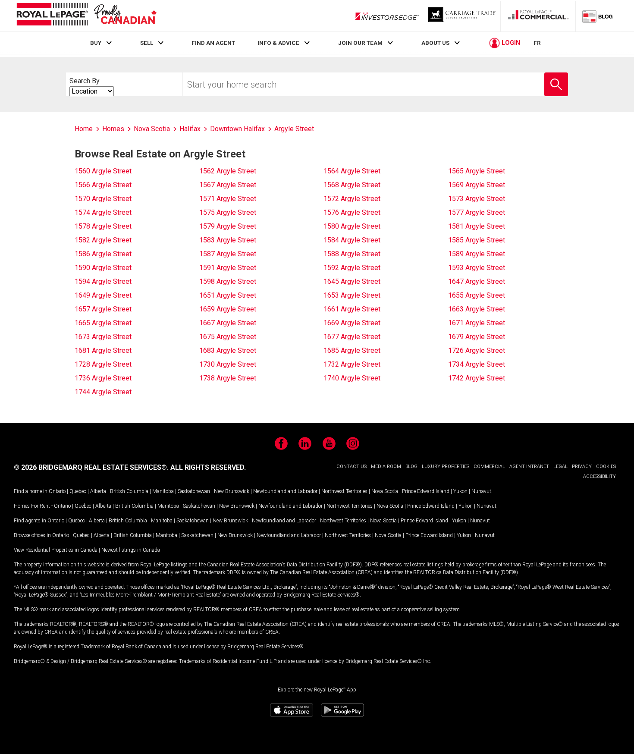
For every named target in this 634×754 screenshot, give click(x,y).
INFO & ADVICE (278, 42)
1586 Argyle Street (103, 254)
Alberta (98, 491)
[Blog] (598, 16)
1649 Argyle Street (103, 295)
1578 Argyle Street (103, 226)
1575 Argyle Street (227, 212)
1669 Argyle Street (351, 323)
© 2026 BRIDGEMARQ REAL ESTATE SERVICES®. (91, 467)
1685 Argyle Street (351, 350)
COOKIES (606, 466)
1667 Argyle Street (227, 323)
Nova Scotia (384, 491)
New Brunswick (231, 491)
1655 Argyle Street (476, 295)
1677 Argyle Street (351, 337)
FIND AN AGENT (213, 42)
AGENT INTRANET (529, 466)
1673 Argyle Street (103, 337)
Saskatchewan (194, 491)
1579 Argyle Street (227, 226)
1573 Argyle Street (476, 199)
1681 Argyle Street (103, 350)
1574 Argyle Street (103, 212)
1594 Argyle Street (103, 281)
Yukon (460, 491)
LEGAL (560, 466)
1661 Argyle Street (351, 309)
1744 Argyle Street (103, 392)
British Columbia (129, 491)
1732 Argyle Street (351, 364)
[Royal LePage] (86, 15)
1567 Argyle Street (227, 185)
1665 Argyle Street (103, 323)
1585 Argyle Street (476, 240)
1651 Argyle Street (227, 295)
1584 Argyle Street (351, 240)
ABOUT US (435, 42)
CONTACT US (351, 466)
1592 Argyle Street (351, 268)
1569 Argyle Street (476, 185)
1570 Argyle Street (103, 199)
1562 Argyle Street (227, 171)
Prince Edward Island (425, 491)
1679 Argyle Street (476, 337)
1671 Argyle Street (476, 323)
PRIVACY (582, 466)
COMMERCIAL (489, 466)
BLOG (411, 466)
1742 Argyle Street (476, 378)
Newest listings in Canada (130, 550)
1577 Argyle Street (476, 212)
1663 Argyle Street (476, 309)
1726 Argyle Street (476, 350)
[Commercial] (538, 16)
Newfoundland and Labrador (285, 491)
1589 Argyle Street (476, 254)
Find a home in (30, 491)
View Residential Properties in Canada (55, 550)
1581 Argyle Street (476, 226)
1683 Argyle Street (227, 350)
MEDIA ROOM (386, 466)
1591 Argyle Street (227, 268)
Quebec (77, 491)
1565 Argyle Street (476, 171)
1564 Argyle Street (351, 171)
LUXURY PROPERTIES (445, 466)
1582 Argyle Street (103, 240)
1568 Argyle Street (351, 185)
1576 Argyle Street (351, 212)
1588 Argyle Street (351, 254)
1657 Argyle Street (103, 309)
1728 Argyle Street (103, 364)
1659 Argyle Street (227, 309)
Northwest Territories (344, 491)
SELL (146, 42)
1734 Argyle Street (476, 364)
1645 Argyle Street (351, 281)
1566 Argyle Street (103, 185)
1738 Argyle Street (227, 378)
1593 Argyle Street (476, 268)
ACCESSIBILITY (599, 476)
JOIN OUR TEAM (360, 42)
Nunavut (481, 491)
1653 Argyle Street (351, 295)
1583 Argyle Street (227, 240)
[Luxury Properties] (462, 16)
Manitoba (163, 491)
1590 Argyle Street (103, 268)
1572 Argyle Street (351, 199)
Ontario (57, 491)
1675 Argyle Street (227, 337)
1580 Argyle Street (351, 226)
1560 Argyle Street (103, 171)
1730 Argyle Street (227, 364)
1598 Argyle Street (227, 281)
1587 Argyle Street (227, 254)
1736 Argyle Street (103, 378)
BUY (95, 42)
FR (537, 42)
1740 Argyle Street (351, 378)
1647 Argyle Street (476, 281)
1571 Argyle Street (227, 199)
